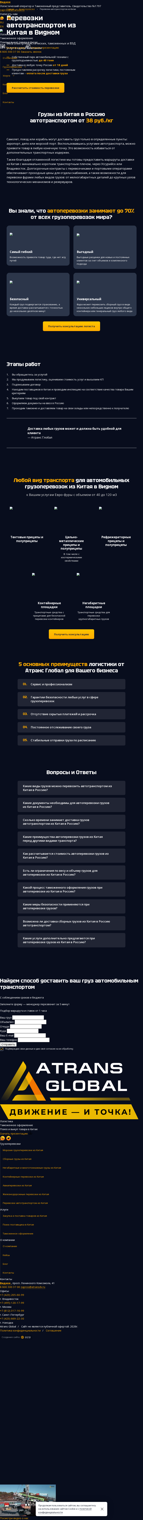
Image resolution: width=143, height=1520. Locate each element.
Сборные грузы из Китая (17, 1158)
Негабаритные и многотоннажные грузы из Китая (32, 1167)
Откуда (4, 1026)
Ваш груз (6, 1017)
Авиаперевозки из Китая (17, 1185)
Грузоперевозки (12, 66)
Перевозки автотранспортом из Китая (25, 1203)
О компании (10, 58)
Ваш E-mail (6, 1035)
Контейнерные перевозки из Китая (23, 1176)
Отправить (8, 1044)
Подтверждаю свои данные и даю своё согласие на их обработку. (39, 1048)
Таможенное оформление (18, 1233)
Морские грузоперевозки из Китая (23, 1150)
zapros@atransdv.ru (12, 10)
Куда (3, 1031)
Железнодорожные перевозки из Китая (26, 1194)
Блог (5, 93)
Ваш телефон (8, 1039)
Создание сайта (11, 1337)
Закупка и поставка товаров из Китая (25, 1215)
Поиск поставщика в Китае (18, 1224)
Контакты (8, 102)
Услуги (6, 75)
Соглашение (53, 1330)
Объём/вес (7, 1022)
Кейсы (6, 84)
